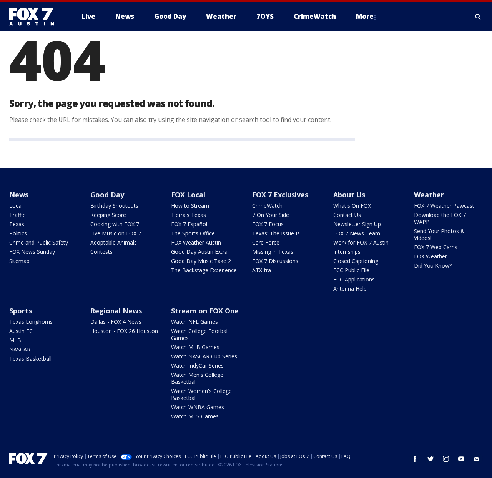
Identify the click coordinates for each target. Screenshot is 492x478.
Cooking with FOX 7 (114, 224)
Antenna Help (350, 288)
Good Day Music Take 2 (201, 261)
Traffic (17, 214)
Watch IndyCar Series (197, 365)
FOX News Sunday (32, 251)
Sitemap (19, 261)
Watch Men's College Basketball (197, 378)
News (18, 194)
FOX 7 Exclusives (280, 194)
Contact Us (347, 214)
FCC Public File (351, 270)
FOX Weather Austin (196, 242)
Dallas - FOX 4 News (115, 321)
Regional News (116, 310)
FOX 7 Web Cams (435, 247)
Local (16, 205)
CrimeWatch (267, 205)
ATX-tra (261, 270)
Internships (347, 251)
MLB (15, 340)
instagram (446, 459)
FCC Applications (354, 279)
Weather (429, 194)
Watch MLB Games (195, 347)
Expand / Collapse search (478, 16)
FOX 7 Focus (268, 224)
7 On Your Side (270, 214)
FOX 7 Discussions (275, 261)
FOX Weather (430, 256)
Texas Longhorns (31, 321)
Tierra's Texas (188, 214)
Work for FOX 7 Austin (361, 242)
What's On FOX (352, 205)
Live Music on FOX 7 (115, 233)
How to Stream (190, 205)
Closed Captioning (355, 261)
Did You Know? (433, 265)
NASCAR (19, 349)
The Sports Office (193, 233)
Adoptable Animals (113, 242)
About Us (349, 194)
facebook (415, 459)
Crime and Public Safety (38, 242)
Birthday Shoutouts (114, 205)
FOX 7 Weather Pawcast (444, 205)
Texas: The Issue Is (276, 233)
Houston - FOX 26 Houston (124, 331)
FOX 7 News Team (356, 233)
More (365, 16)
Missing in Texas (272, 251)
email (476, 459)
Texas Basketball (30, 358)
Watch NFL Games (194, 321)
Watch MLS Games (195, 416)
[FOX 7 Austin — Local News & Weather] (34, 16)
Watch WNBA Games (197, 407)
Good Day (107, 194)
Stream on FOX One (205, 310)
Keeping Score (108, 214)
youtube (461, 459)
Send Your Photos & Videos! (439, 234)
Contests (101, 251)
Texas (16, 224)
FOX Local (188, 194)
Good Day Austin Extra (199, 251)
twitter (430, 459)
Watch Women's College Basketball (201, 394)
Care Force (265, 242)
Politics (18, 233)
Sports (20, 310)
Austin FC (21, 331)
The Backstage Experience (204, 270)
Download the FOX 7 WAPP (440, 218)
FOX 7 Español (189, 224)
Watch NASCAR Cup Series (204, 356)
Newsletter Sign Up (357, 224)
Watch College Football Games (200, 334)
